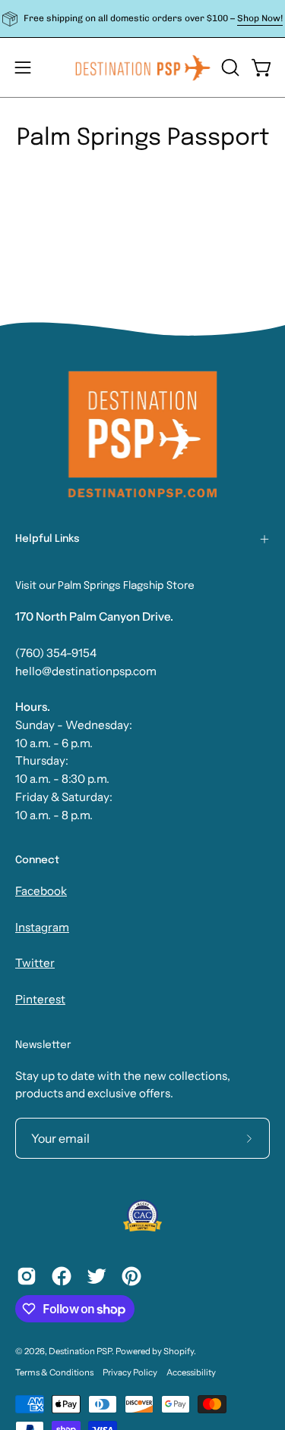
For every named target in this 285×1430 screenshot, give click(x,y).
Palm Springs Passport (143, 138)
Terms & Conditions (54, 1372)
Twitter (35, 963)
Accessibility (191, 1372)
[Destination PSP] (143, 67)
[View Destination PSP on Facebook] (61, 1276)
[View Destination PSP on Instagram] (26, 1276)
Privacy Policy (130, 1372)
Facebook (41, 891)
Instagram (42, 927)
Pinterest (40, 999)
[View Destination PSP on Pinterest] (131, 1276)
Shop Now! (260, 18)
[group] (142, 18)
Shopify (178, 1351)
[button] (228, 67)
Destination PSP (80, 1351)
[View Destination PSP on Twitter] (96, 1276)
